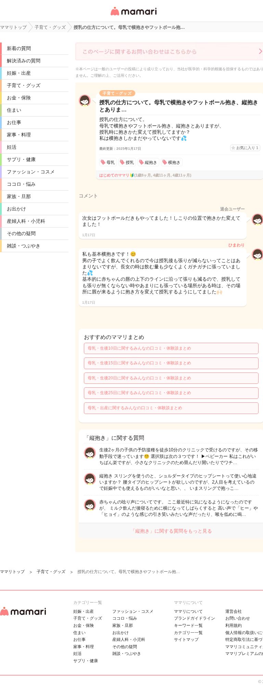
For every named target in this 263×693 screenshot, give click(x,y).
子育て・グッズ (23, 85)
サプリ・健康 (21, 159)
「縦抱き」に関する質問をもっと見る (171, 531)
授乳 (130, 162)
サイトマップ (186, 639)
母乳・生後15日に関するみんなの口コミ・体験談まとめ (139, 363)
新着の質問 (19, 48)
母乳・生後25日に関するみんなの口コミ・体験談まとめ (139, 392)
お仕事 (14, 122)
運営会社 (233, 611)
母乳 (111, 162)
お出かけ (16, 208)
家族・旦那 (19, 196)
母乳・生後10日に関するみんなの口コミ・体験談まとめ (139, 348)
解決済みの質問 (23, 60)
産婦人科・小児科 (26, 221)
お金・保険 (19, 97)
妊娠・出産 (19, 73)
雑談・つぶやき (23, 245)
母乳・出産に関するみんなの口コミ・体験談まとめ (135, 407)
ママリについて (188, 611)
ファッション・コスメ (31, 171)
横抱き (174, 162)
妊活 (11, 147)
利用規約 (233, 625)
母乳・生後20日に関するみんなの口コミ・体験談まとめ (139, 378)
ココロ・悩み (21, 184)
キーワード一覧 (188, 625)
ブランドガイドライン (194, 618)
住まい (14, 110)
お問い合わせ (237, 618)
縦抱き (151, 162)
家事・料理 (19, 134)
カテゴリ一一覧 (188, 632)
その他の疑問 (21, 233)
